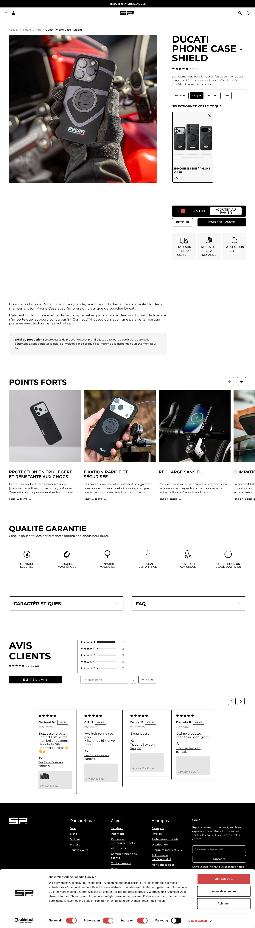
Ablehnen (223, 903)
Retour (182, 222)
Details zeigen (197, 920)
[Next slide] (241, 381)
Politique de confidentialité (161, 857)
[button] (102, 642)
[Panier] (249, 13)
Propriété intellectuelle (167, 850)
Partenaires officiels (165, 839)
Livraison (117, 828)
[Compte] (13, 13)
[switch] (108, 921)
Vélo (73, 828)
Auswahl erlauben (224, 891)
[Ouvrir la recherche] (240, 13)
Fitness (75, 844)
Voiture (75, 839)
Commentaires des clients (124, 855)
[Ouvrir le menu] (6, 13)
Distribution (160, 844)
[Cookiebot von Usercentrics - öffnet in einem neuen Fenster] (24, 921)
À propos (158, 828)
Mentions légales (163, 864)
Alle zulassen (224, 879)
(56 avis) (193, 68)
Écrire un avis (35, 679)
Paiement (117, 833)
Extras (212, 95)
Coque (196, 95)
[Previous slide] (229, 381)
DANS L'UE (127, 3)
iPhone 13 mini (31, 29)
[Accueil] (127, 13)
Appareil (180, 95)
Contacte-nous (121, 863)
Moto (73, 833)
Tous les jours (79, 850)
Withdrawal (119, 848)
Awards (157, 833)
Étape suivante (221, 222)
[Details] (210, 115)
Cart (226, 95)
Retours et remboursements (123, 841)
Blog (114, 868)
